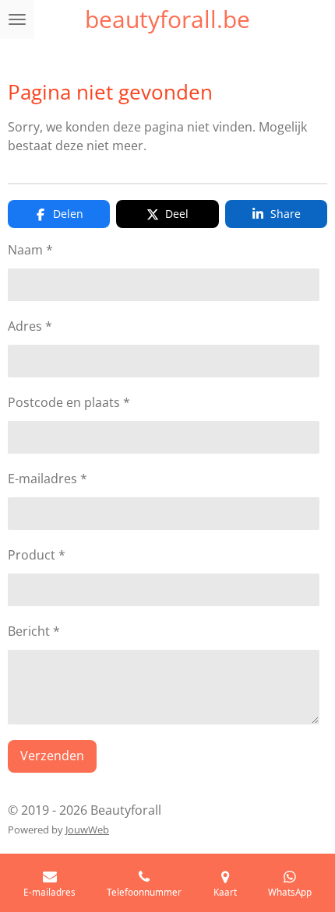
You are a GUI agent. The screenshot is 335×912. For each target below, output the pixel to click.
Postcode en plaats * (69, 402)
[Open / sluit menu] (17, 19)
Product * (36, 554)
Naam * (30, 249)
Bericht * (34, 631)
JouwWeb (87, 830)
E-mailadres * (47, 478)
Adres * (30, 326)
